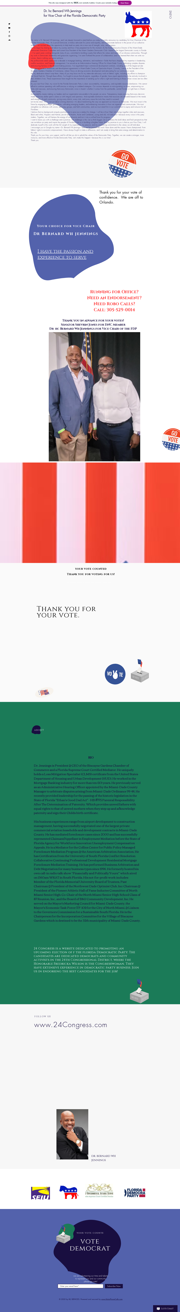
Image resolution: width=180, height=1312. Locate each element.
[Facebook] (9, 32)
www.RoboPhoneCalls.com (112, 1299)
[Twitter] (9, 24)
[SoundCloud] (9, 40)
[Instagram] (9, 36)
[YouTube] (9, 28)
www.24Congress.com (71, 1024)
